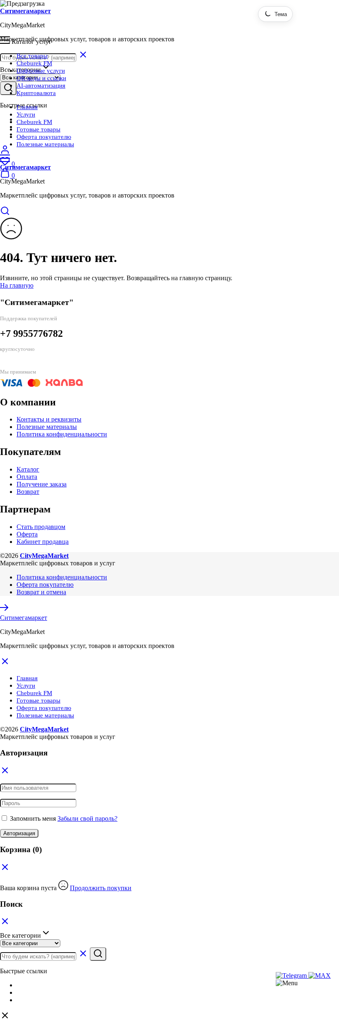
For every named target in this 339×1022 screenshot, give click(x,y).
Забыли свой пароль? (87, 818)
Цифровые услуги (41, 70)
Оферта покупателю (44, 136)
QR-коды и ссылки (41, 78)
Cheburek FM (34, 63)
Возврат (28, 491)
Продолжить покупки (100, 887)
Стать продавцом (41, 526)
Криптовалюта (36, 93)
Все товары (32, 55)
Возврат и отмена (41, 592)
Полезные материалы (45, 144)
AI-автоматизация (41, 85)
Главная (27, 107)
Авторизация (19, 833)
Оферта (27, 534)
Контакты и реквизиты (49, 419)
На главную (16, 285)
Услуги (26, 114)
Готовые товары (38, 129)
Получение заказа (42, 484)
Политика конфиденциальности (62, 434)
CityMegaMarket (44, 555)
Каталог (28, 469)
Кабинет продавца (43, 541)
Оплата (27, 476)
